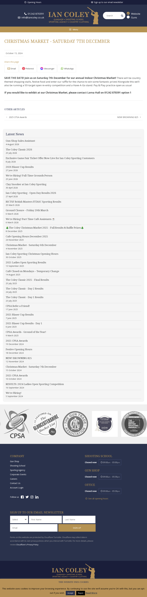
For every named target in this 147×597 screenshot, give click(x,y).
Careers (13, 478)
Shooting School (17, 465)
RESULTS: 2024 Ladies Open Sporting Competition (35, 384)
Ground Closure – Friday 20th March (27, 210)
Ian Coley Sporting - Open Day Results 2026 (31, 192)
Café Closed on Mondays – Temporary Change (32, 271)
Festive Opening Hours (19, 349)
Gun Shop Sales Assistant (20, 140)
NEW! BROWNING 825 (127, 117)
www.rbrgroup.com (56, 592)
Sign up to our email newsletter (108, 2)
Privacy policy (73, 582)
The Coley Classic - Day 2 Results (24, 288)
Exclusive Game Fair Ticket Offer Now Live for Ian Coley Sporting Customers (50, 158)
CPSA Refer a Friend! (18, 306)
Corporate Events (18, 474)
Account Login (16, 487)
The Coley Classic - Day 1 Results (24, 297)
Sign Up (77, 527)
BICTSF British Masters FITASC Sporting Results (33, 201)
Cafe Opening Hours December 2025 (27, 236)
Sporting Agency (17, 470)
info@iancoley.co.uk (32, 17)
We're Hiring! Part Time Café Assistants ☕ (30, 219)
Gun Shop (14, 461)
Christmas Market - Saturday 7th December (31, 366)
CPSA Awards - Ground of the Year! (26, 332)
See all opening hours (98, 498)
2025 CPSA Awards (18, 117)
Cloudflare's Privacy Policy (27, 544)
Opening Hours (34, 2)
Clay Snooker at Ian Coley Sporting (26, 184)
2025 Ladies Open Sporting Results (26, 262)
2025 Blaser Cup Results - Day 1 (24, 323)
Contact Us (15, 483)
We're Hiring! (13, 392)
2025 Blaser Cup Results (20, 314)
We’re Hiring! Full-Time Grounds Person (29, 175)
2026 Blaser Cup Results (20, 166)
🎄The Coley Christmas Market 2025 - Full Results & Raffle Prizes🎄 (45, 227)
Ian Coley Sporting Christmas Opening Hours (32, 253)
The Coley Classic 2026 (19, 149)
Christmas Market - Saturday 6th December (31, 245)
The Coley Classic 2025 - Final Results (27, 279)
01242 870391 (35, 13)
